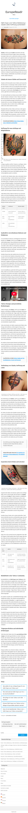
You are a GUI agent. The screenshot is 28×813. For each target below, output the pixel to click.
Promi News (3, 780)
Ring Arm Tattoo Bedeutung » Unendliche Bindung (11, 756)
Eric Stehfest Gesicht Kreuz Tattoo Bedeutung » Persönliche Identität (14, 454)
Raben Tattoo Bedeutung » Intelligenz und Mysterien (12, 761)
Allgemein (3, 768)
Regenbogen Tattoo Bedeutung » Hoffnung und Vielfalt (13, 758)
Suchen (2, 732)
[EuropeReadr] (14, 8)
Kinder (2, 776)
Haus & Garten (4, 771)
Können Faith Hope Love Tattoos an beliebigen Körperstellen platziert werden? (13, 704)
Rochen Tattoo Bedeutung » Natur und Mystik (10, 753)
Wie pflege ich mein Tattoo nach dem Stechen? (13, 698)
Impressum (13, 811)
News (2, 778)
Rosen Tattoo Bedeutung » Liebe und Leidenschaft (11, 751)
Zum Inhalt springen (14, 18)
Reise (2, 783)
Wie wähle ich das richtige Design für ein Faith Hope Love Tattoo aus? (13, 687)
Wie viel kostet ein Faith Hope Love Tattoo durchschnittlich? (13, 692)
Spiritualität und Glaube (11, 715)
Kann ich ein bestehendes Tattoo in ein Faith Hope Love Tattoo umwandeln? (13, 710)
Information (3, 773)
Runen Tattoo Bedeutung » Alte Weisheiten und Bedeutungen (14, 742)
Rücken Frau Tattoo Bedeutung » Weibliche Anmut (11, 749)
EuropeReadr (14, 11)
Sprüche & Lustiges (5, 788)
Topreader (6, 27)
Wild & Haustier (4, 790)
